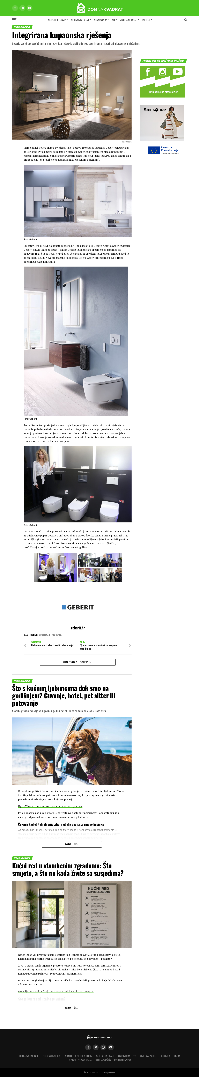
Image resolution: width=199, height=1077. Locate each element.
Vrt (113, 19)
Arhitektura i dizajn (80, 19)
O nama (177, 1055)
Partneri (146, 19)
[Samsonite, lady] (162, 140)
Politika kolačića (103, 1059)
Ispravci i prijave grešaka (80, 1059)
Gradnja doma (100, 19)
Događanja (165, 1055)
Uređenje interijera (57, 19)
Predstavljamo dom (51, 1055)
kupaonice (57, 635)
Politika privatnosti (123, 1059)
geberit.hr (78, 627)
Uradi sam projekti (128, 19)
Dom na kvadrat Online (29, 1055)
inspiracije (45, 635)
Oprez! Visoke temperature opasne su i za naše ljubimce (50, 806)
